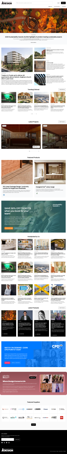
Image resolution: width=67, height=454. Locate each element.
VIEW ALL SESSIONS (16, 362)
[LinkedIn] (6, 442)
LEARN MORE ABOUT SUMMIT (20, 228)
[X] (4, 442)
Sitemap (64, 451)
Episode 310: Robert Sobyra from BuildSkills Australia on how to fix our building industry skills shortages (25, 325)
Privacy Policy (61, 451)
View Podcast (62, 307)
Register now (32, 377)
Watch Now (7, 362)
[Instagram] (9, 442)
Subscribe (58, 6)
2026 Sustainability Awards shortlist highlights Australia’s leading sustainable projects (33, 37)
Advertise (64, 6)
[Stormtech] (4, 195)
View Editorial (62, 89)
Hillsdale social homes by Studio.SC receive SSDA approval (55, 50)
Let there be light (49, 62)
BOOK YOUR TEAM (8, 228)
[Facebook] (2, 442)
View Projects (62, 121)
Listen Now (5, 333)
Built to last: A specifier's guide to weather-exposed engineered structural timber (55, 77)
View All (33, 424)
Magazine (50, 6)
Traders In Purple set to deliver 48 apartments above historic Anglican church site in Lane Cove (16, 77)
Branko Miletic (34, 42)
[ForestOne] (37, 193)
